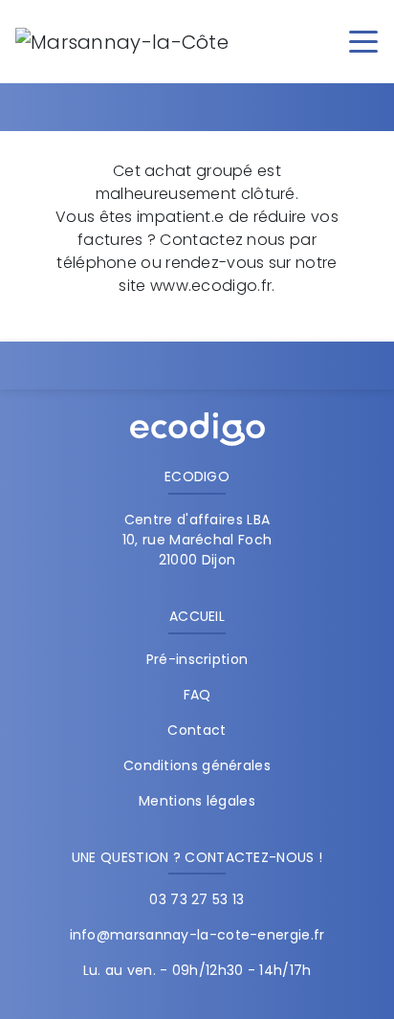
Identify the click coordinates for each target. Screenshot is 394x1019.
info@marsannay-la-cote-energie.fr (197, 934)
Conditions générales (197, 765)
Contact (196, 730)
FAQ (197, 694)
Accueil (197, 616)
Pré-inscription (197, 659)
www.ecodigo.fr (211, 286)
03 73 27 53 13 (196, 899)
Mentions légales (197, 800)
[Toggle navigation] (363, 40)
